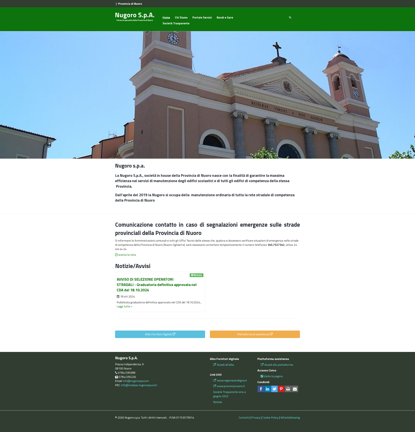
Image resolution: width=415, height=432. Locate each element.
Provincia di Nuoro (130, 3)
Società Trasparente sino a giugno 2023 (229, 394)
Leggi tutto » (124, 306)
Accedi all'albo (225, 364)
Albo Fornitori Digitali (158, 334)
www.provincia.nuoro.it (231, 386)
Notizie (217, 402)
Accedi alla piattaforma (278, 364)
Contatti (244, 417)
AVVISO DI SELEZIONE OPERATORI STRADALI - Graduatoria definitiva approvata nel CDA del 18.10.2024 (157, 284)
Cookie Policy (270, 417)
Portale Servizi (202, 17)
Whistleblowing (290, 417)
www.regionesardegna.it (232, 380)
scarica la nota (127, 254)
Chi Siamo (181, 17)
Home (166, 17)
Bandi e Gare (225, 17)
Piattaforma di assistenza (253, 334)
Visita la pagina (273, 376)
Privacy (255, 417)
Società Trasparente (176, 23)
